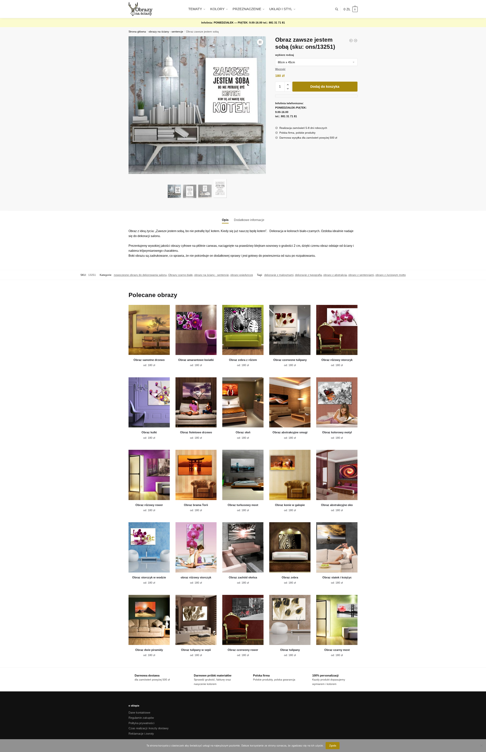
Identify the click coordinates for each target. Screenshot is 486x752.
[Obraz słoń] (243, 402)
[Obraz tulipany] (290, 620)
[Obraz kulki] (149, 402)
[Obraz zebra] (290, 547)
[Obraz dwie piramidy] (149, 620)
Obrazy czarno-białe (180, 274)
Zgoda (332, 745)
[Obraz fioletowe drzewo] (196, 402)
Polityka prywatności (141, 723)
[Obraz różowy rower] (149, 475)
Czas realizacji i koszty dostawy (149, 728)
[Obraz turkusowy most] (243, 475)
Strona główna (137, 31)
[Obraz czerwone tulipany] (290, 330)
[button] (260, 42)
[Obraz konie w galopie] (290, 475)
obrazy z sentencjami (361, 274)
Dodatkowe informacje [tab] (249, 220)
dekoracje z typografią (308, 274)
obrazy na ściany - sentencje (166, 31)
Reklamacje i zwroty (141, 733)
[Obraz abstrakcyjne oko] (336, 475)
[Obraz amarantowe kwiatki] (196, 330)
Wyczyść (280, 69)
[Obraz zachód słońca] (243, 547)
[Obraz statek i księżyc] (336, 547)
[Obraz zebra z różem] (243, 330)
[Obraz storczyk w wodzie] (149, 547)
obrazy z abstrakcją (335, 274)
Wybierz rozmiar (146, 363)
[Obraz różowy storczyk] (336, 330)
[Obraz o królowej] (351, 40)
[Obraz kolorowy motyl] (336, 402)
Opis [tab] (225, 220)
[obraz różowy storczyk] (196, 547)
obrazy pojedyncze (241, 274)
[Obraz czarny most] (336, 620)
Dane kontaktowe (139, 712)
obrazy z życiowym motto (390, 274)
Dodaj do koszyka (324, 87)
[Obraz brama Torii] (196, 475)
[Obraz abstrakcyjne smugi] (290, 402)
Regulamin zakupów (141, 717)
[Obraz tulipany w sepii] (196, 620)
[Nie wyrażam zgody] (481, 745)
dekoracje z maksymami (279, 274)
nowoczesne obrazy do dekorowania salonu (140, 274)
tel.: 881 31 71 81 (274, 22)
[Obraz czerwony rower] (243, 620)
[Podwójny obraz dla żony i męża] (355, 40)
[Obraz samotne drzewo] (149, 330)
